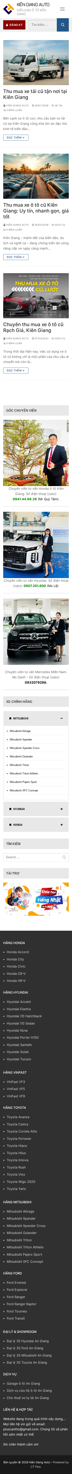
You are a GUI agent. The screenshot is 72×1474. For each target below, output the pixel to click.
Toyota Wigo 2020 (21, 1184)
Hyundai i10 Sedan (21, 1026)
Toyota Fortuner (19, 1141)
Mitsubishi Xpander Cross (25, 750)
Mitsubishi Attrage (20, 733)
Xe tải (58, 108)
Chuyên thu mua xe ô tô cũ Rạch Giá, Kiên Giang (33, 330)
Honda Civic (16, 969)
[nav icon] (62, 10)
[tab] (36, 721)
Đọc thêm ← (16, 140)
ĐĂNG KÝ (16, 27)
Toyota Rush (16, 1170)
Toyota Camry (17, 1127)
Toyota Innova (17, 1163)
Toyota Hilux (16, 1156)
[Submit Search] (63, 27)
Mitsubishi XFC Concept (24, 793)
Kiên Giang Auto (30, 8)
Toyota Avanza (18, 1120)
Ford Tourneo (17, 1314)
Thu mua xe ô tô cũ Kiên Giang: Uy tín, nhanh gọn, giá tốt (36, 213)
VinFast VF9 (16, 1099)
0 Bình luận (14, 113)
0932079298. (36, 685)
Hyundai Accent (19, 1004)
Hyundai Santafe (19, 1048)
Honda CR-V (16, 976)
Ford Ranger (16, 1300)
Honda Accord (18, 955)
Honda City (15, 962)
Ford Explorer (17, 1292)
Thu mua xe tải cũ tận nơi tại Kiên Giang (35, 97)
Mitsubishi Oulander (21, 759)
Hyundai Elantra (19, 1012)
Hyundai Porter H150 (23, 1040)
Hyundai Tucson (19, 1062)
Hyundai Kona (17, 1033)
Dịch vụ (59, 227)
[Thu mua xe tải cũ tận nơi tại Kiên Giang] (36, 65)
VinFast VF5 (16, 1092)
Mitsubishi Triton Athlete (24, 776)
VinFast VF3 (16, 1085)
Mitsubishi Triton (19, 767)
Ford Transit (16, 1321)
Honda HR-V (16, 984)
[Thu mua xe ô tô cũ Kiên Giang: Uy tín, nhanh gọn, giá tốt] (36, 179)
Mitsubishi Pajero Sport (23, 785)
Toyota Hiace (17, 1148)
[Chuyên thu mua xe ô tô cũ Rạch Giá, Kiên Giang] (36, 298)
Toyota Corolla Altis (22, 1134)
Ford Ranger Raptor (21, 1307)
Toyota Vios (16, 1177)
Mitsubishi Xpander (21, 742)
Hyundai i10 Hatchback (24, 1019)
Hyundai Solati (18, 1055)
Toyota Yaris (16, 1192)
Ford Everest (16, 1285)
